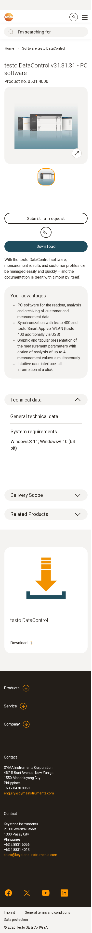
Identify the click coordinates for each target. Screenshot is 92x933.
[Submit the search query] (10, 32)
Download (18, 642)
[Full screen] (77, 153)
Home (9, 48)
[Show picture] (46, 176)
